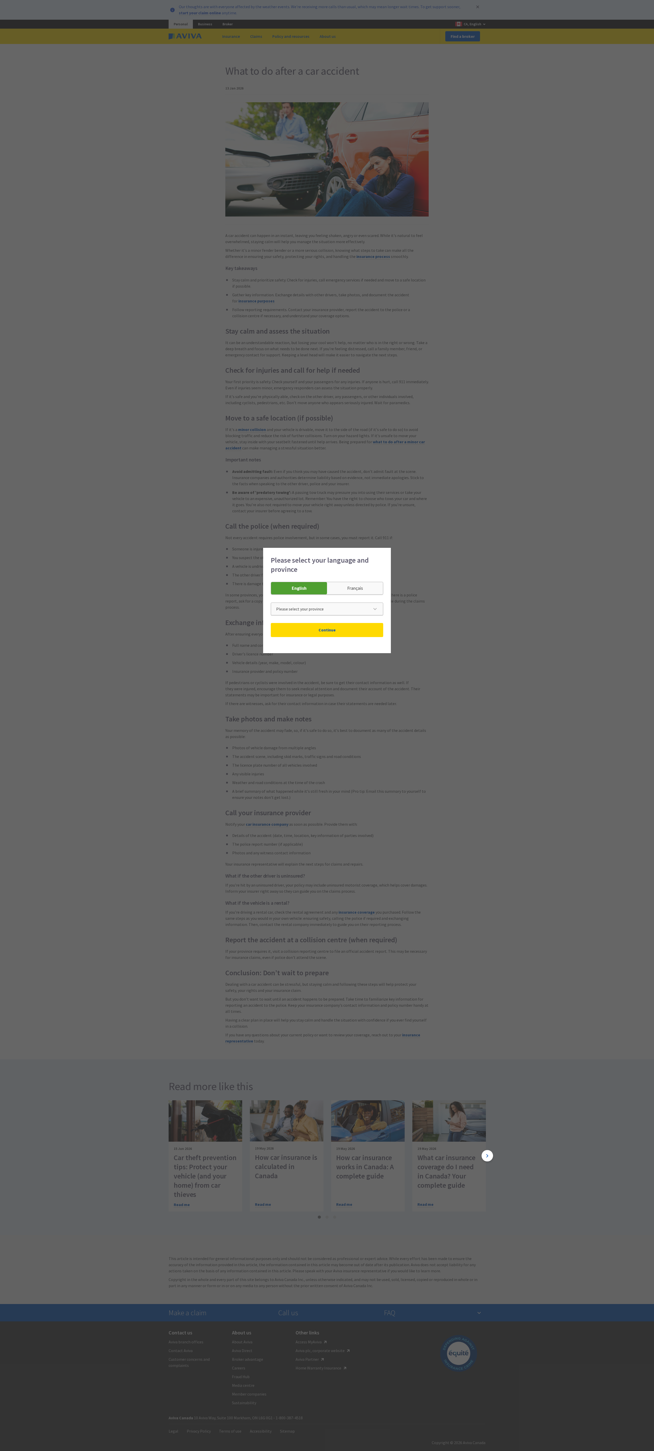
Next (487, 1156)
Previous (166, 1156)
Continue (327, 629)
